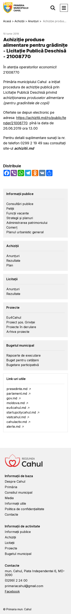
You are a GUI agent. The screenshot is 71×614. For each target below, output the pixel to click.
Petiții (10, 208)
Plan (9, 265)
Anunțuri (13, 256)
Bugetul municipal (18, 554)
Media (9, 498)
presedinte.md (17, 389)
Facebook (12, 591)
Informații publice (18, 532)
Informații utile (15, 503)
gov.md (12, 398)
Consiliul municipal (18, 492)
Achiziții (10, 537)
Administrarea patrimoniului (26, 223)
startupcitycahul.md (21, 412)
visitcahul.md (16, 417)
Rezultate (13, 261)
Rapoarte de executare (23, 355)
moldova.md (16, 403)
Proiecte (11, 548)
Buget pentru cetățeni (22, 360)
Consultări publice (19, 204)
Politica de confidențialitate (24, 509)
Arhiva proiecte (17, 332)
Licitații (9, 543)
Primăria (11, 487)
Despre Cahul (15, 481)
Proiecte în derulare (21, 327)
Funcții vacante (17, 213)
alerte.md (13, 426)
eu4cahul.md (16, 408)
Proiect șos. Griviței (20, 322)
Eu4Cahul (13, 317)
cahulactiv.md (17, 422)
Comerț (11, 227)
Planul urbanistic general (25, 232)
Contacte (11, 514)
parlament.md (17, 393)
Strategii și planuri (19, 218)
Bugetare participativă (22, 365)
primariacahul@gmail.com (24, 586)
